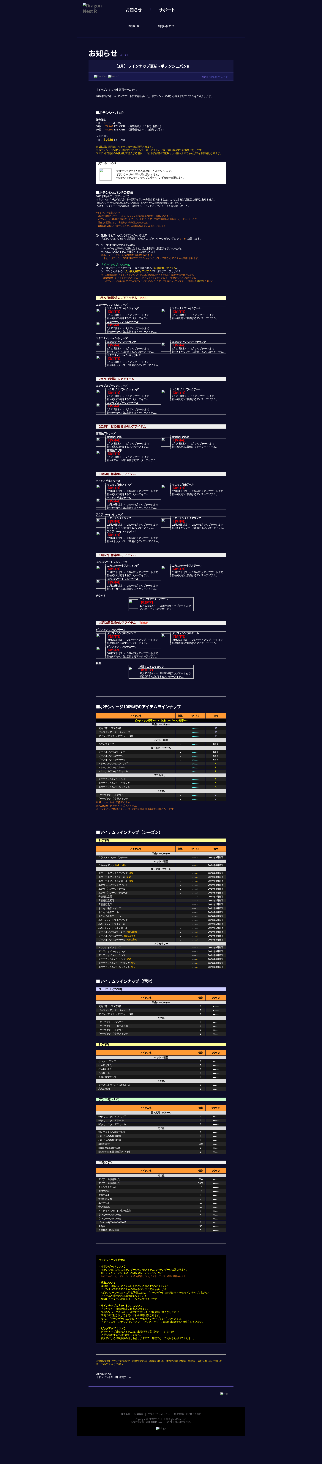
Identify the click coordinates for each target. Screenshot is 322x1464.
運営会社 (125, 1414)
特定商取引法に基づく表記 (187, 1414)
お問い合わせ (165, 26)
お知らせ (134, 10)
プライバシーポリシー (159, 1414)
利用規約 (138, 1414)
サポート (167, 10)
